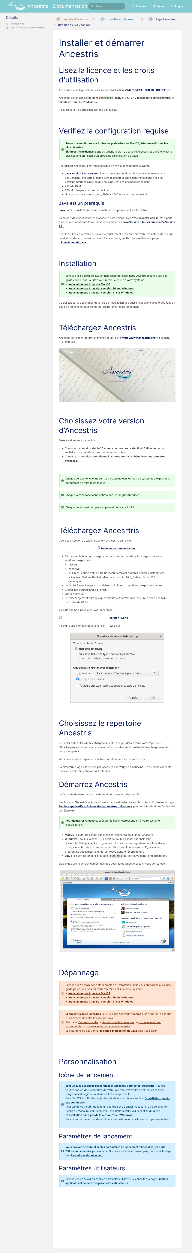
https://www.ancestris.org (139, 337)
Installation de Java (73, 242)
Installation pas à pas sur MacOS (89, 284)
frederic (39, 27)
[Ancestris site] (117, 375)
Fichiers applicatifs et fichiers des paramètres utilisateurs (95, 806)
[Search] (92, 6)
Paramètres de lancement (87, 1155)
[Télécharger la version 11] (117, 667)
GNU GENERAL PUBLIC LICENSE (145, 90)
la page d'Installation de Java (118, 1030)
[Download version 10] (117, 618)
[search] (106, 6)
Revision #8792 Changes (74, 24)
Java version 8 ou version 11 (83, 173)
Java (62, 210)
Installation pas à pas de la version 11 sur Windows (100, 292)
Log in (179, 6)
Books (161, 6)
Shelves (141, 6)
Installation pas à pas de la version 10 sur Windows (101, 288)
